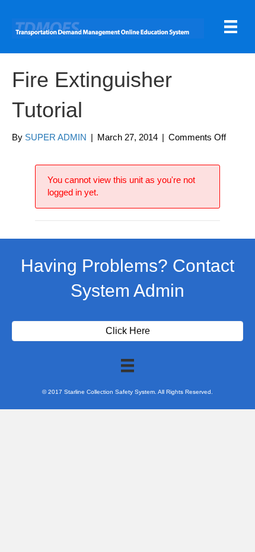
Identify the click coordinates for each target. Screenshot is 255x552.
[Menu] (231, 26)
